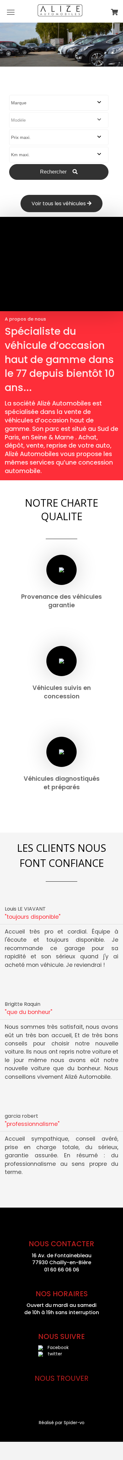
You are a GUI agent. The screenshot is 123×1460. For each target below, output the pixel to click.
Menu (10, 12)
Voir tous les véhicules (59, 203)
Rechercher (54, 171)
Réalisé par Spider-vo (62, 1423)
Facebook (58, 1348)
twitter (55, 1354)
